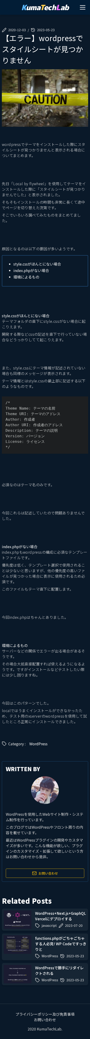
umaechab (45, 7)
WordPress (38, 743)
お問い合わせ (48, 873)
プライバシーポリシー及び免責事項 (45, 1014)
